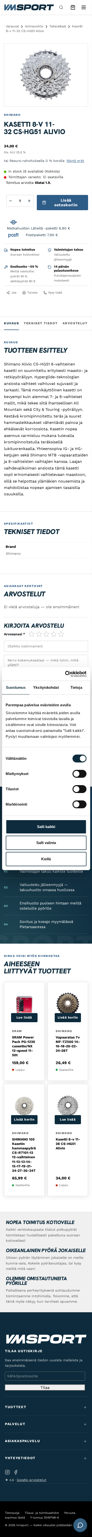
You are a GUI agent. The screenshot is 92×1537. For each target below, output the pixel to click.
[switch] (79, 774)
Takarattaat (57, 26)
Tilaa (45, 1387)
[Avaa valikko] (84, 7)
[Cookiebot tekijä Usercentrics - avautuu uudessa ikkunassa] (65, 674)
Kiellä (46, 859)
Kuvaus (11, 323)
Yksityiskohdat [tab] (46, 687)
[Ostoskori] (73, 7)
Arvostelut (75, 323)
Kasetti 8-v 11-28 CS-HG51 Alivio (68, 1143)
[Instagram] (7, 1472)
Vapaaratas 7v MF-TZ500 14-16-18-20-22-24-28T (68, 1044)
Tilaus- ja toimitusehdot (42, 1513)
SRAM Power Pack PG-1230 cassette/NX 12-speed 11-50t (23, 1046)
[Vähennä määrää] (10, 201)
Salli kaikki (46, 827)
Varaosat (12, 26)
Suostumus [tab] (16, 687)
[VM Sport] (28, 7)
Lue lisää (24, 1017)
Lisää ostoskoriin (66, 202)
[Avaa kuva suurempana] (80, 51)
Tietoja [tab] (76, 687)
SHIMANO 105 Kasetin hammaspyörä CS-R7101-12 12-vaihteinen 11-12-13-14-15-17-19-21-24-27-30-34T (24, 1155)
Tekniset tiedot (40, 323)
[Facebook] (15, 1472)
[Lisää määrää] (29, 201)
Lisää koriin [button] (68, 1017)
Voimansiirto (34, 26)
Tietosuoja (12, 1513)
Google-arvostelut (31, 1480)
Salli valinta (46, 843)
